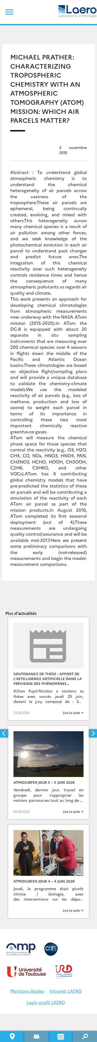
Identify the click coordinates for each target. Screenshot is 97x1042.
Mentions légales (27, 991)
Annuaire (36, 1036)
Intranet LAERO (66, 991)
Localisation (12, 1036)
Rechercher (85, 1036)
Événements (61, 1036)
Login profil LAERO (46, 1002)
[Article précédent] (4, 733)
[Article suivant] (93, 733)
